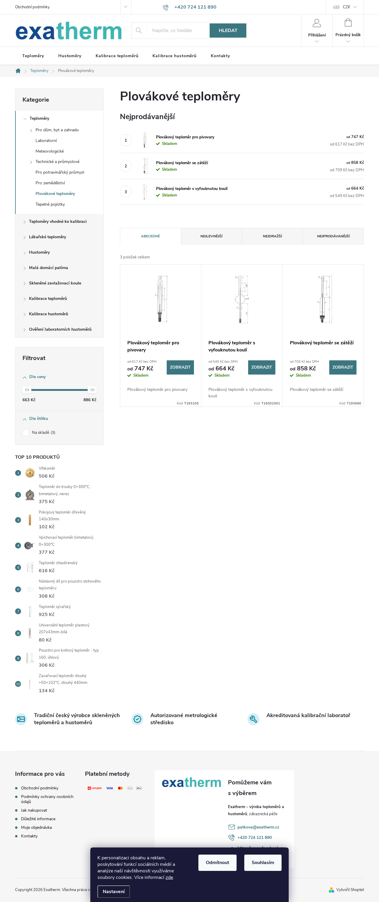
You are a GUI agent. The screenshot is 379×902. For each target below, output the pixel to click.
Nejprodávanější (333, 236)
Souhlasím (263, 862)
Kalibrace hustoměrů (48, 314)
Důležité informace (38, 819)
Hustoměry (39, 252)
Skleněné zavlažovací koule (55, 283)
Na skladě (43, 432)
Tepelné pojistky (50, 204)
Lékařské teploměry (47, 237)
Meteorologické (50, 151)
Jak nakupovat (34, 810)
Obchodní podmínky (32, 7)
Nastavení (114, 891)
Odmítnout (217, 862)
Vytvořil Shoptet (350, 890)
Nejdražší (272, 236)
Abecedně (150, 236)
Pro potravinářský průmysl (60, 172)
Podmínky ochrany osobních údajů (47, 799)
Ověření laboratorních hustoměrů (60, 329)
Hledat (228, 30)
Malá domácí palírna (48, 268)
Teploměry (39, 118)
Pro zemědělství (50, 183)
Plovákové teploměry (55, 193)
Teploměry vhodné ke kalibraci (58, 221)
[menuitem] (33, 56)
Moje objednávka (36, 827)
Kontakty (29, 836)
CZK (346, 7)
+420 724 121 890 (254, 837)
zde (169, 877)
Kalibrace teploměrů (48, 298)
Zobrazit (180, 367)
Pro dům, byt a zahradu (57, 130)
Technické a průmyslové (57, 161)
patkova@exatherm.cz (258, 827)
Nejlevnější (211, 236)
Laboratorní (46, 140)
